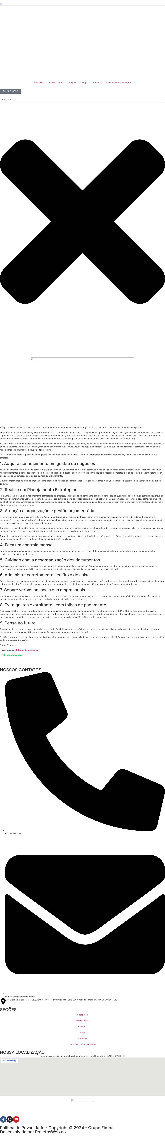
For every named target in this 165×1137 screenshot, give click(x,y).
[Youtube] (16, 1119)
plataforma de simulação (25, 650)
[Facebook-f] (3, 1119)
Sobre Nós (39, 82)
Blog (83, 82)
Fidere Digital (55, 82)
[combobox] (82, 99)
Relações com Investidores (118, 82)
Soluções (71, 82)
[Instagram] (9, 1119)
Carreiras (95, 82)
